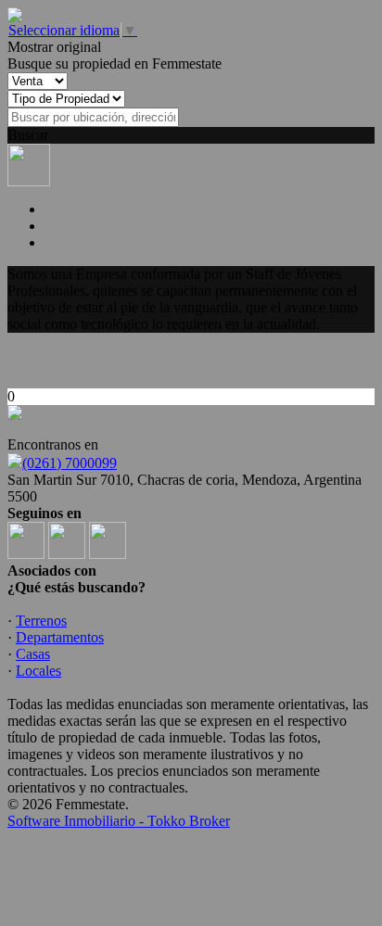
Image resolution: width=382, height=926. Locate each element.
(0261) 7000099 (69, 463)
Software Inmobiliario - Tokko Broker (118, 821)
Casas (33, 654)
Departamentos (60, 637)
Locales (38, 671)
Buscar (27, 135)
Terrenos (41, 620)
